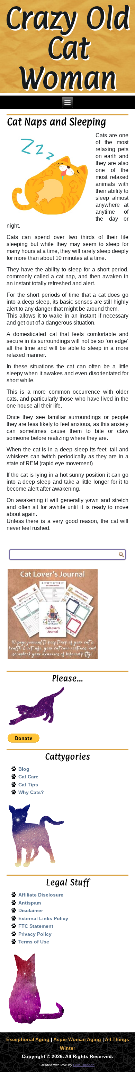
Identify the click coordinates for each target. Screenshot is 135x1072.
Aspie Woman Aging (77, 1039)
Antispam (29, 903)
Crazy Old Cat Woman (67, 48)
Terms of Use (33, 941)
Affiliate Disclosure (40, 895)
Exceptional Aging (28, 1039)
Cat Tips (28, 784)
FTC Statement (35, 926)
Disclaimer (30, 910)
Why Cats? (31, 792)
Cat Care (28, 776)
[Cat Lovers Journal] (67, 614)
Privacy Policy (35, 934)
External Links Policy (43, 918)
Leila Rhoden (83, 1065)
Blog (23, 769)
